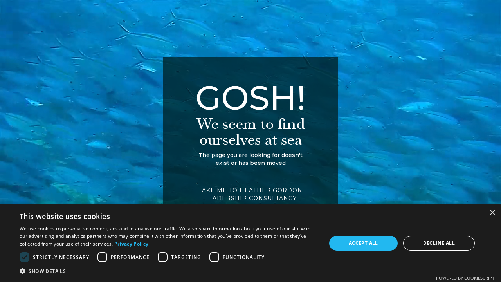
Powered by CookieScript (465, 278)
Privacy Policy (131, 243)
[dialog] (250, 243)
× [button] (492, 213)
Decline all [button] (439, 243)
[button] (168, 271)
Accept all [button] (363, 243)
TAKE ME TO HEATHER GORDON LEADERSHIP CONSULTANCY (250, 194)
